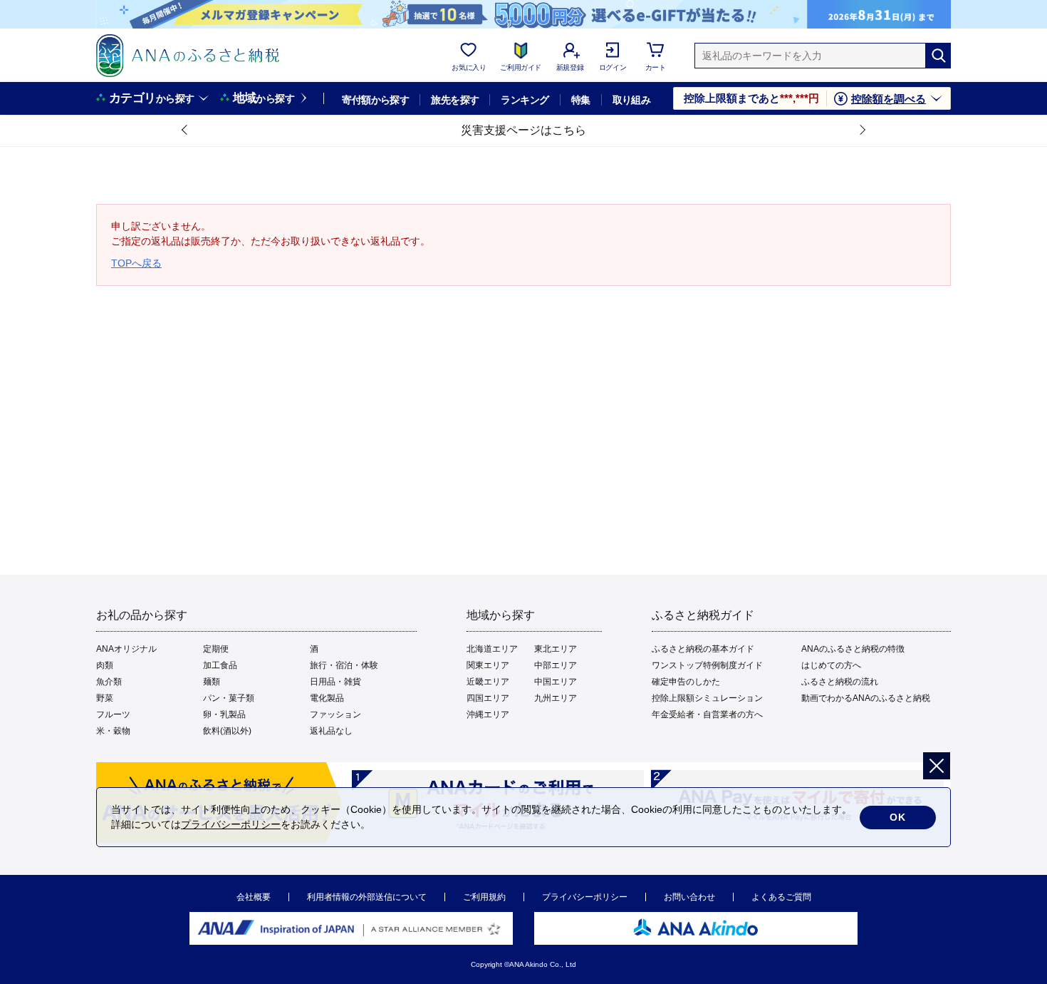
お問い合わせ (689, 897)
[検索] (938, 55)
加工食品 (220, 665)
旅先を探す (455, 100)
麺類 (211, 682)
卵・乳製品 (224, 714)
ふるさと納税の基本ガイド (703, 649)
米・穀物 (113, 731)
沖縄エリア (488, 714)
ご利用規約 (484, 897)
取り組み (632, 100)
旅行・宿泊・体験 (344, 665)
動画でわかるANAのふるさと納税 (865, 698)
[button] (185, 130)
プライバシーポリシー (584, 897)
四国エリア (488, 698)
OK (898, 817)
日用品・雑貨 (335, 682)
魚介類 (109, 682)
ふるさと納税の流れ (839, 682)
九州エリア (555, 698)
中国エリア (555, 682)
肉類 (104, 665)
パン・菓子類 (228, 698)
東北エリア (555, 649)
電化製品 (327, 698)
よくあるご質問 (781, 897)
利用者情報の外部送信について (367, 897)
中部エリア (555, 665)
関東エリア (488, 665)
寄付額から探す (375, 100)
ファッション (335, 714)
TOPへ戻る (136, 263)
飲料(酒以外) (227, 731)
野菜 (104, 698)
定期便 (216, 649)
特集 (580, 100)
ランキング (524, 100)
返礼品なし (331, 731)
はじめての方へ (831, 665)
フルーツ (113, 714)
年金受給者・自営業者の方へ (707, 714)
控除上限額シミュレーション (707, 698)
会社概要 (253, 897)
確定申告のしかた (686, 682)
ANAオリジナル (126, 649)
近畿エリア (488, 682)
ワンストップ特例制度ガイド (707, 665)
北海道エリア (492, 649)
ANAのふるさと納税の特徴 (853, 649)
